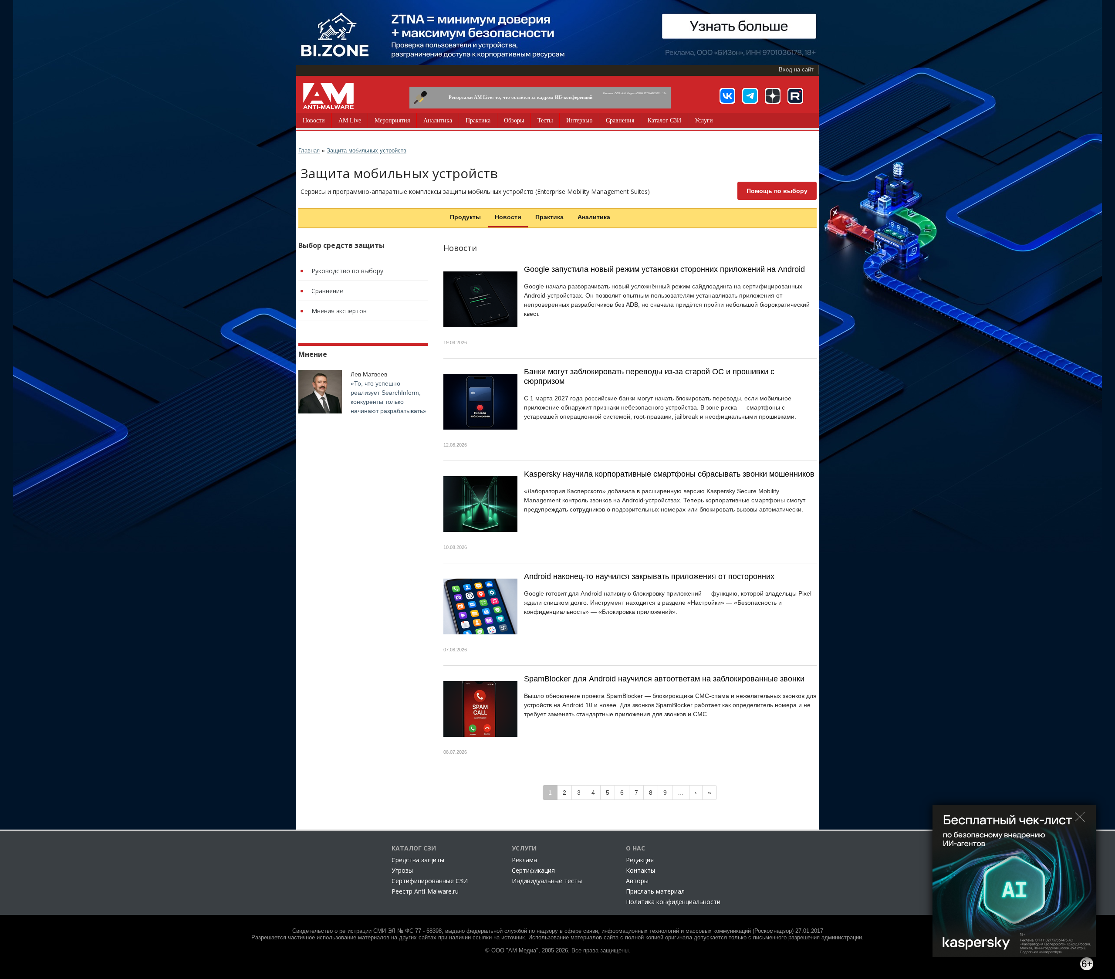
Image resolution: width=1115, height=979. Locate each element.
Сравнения (620, 120)
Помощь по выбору (777, 190)
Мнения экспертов (339, 311)
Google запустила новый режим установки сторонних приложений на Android (664, 269)
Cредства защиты (418, 860)
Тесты (545, 120)
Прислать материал (655, 891)
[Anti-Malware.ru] (328, 96)
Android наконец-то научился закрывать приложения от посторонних (649, 576)
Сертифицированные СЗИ (430, 881)
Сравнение (327, 291)
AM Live (349, 120)
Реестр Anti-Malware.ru (425, 891)
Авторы (637, 881)
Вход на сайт (796, 70)
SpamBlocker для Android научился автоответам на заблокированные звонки (664, 678)
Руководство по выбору (347, 271)
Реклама (524, 860)
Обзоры (514, 120)
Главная (309, 150)
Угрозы (402, 870)
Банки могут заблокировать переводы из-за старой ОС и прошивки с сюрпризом (649, 376)
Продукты (465, 216)
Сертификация (533, 870)
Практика (478, 120)
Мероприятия (392, 120)
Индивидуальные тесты (547, 881)
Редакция (640, 860)
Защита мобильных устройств (366, 150)
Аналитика (437, 120)
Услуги (704, 120)
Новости (314, 120)
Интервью (579, 120)
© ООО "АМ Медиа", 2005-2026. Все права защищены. (557, 951)
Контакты (640, 870)
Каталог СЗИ (664, 120)
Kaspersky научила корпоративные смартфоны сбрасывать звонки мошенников (669, 474)
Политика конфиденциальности (673, 902)
